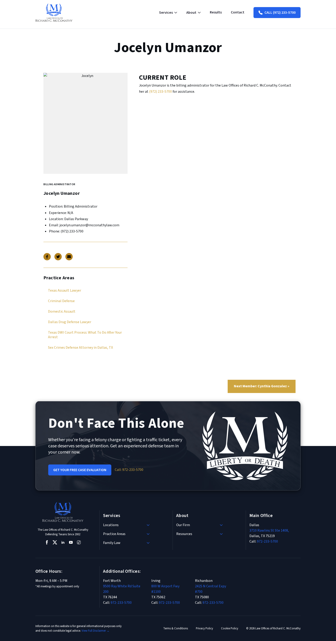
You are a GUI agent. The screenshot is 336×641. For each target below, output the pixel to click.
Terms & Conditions (175, 628)
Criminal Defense (61, 300)
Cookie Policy (229, 628)
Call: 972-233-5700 (129, 469)
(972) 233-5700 (160, 91)
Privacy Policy (204, 628)
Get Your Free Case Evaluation (79, 469)
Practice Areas (114, 533)
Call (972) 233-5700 (280, 12)
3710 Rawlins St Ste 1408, (269, 530)
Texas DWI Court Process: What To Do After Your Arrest (85, 335)
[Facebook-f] (47, 256)
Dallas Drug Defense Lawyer (69, 321)
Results (216, 12)
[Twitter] (58, 256)
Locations (111, 525)
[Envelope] (69, 256)
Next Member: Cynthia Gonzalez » (261, 386)
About (191, 12)
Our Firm (183, 525)
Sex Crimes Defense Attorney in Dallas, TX (80, 347)
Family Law (111, 542)
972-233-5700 (267, 541)
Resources (184, 533)
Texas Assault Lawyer (64, 290)
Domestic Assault (61, 311)
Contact (237, 12)
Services (166, 12)
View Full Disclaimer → (95, 631)
